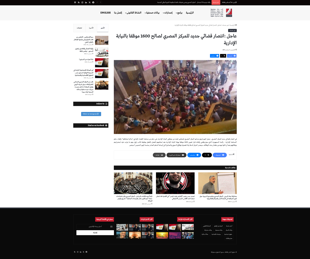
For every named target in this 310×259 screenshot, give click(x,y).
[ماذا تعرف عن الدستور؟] (101, 62)
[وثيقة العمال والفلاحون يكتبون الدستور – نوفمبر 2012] (101, 52)
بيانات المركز (229, 230)
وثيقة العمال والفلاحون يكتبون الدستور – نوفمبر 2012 (84, 50)
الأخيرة (91, 28)
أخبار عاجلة (229, 226)
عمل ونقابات (229, 238)
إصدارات (168, 12)
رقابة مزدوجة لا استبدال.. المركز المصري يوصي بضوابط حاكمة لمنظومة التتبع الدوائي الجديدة (183, 2)
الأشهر (103, 28)
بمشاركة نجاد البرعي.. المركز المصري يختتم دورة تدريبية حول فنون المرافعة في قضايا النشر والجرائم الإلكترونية (218, 197)
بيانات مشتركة (208, 230)
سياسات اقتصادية (216, 234)
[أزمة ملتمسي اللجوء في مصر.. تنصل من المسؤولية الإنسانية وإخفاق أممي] (188, 235)
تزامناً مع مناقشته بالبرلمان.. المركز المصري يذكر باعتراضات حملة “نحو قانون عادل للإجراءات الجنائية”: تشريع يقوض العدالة (134, 198)
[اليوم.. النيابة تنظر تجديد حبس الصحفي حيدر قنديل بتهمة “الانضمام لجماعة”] (148, 235)
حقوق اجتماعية (228, 234)
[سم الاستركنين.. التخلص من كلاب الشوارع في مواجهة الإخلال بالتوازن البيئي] (101, 40)
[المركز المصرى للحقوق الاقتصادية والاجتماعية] (221, 13)
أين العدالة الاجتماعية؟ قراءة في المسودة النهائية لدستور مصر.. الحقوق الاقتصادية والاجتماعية (83, 73)
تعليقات (79, 28)
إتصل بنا (118, 12)
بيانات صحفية (152, 12)
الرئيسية (190, 12)
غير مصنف (225, 25)
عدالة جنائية (205, 234)
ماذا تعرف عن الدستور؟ (86, 59)
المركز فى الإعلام (218, 226)
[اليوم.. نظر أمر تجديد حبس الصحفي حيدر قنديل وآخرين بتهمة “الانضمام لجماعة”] (148, 227)
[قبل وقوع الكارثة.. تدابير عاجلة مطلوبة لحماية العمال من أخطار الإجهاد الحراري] (162, 235)
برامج (179, 12)
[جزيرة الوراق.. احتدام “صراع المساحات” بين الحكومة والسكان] (175, 235)
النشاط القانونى (134, 12)
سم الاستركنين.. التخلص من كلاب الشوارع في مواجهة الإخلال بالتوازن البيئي (83, 40)
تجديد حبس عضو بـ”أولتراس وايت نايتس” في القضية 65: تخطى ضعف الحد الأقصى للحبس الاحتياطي (175, 197)
